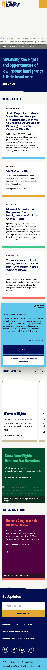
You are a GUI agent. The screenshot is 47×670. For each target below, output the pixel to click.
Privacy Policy (27, 662)
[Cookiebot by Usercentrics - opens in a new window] (33, 306)
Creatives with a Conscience (32, 666)
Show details (34, 340)
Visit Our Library (16, 478)
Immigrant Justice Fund (18, 639)
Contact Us (10, 625)
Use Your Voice (16, 544)
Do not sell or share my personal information (23, 360)
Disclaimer (15, 662)
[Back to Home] (11, 4)
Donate (29, 625)
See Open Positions (15, 632)
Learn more (11, 436)
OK (23, 349)
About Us (8, 84)
